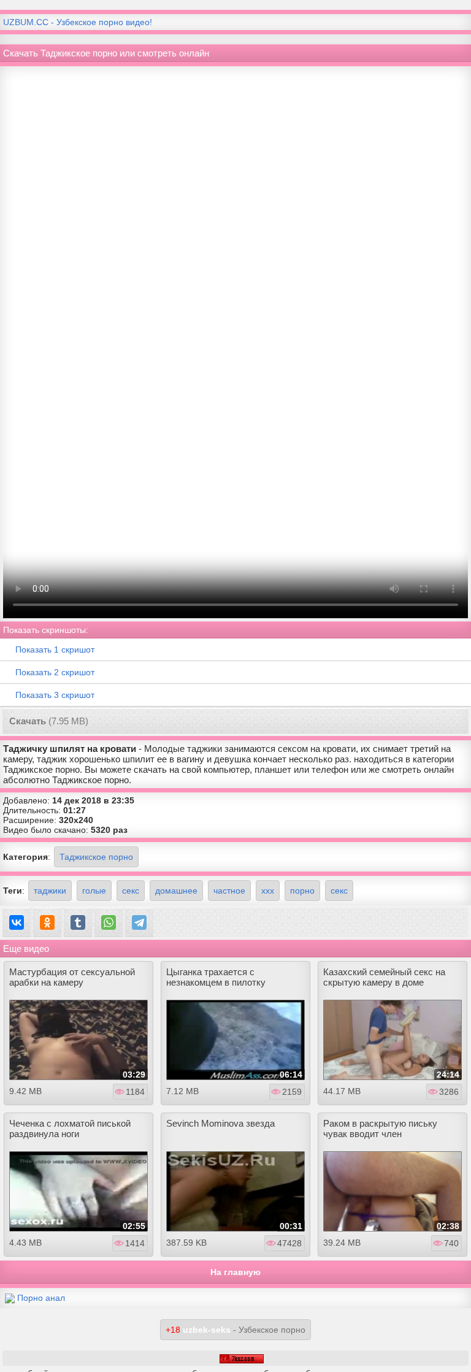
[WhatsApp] (108, 922)
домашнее (176, 890)
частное (229, 890)
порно (302, 890)
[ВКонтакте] (16, 922)
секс (130, 890)
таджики (50, 890)
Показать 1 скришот (54, 649)
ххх (267, 890)
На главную (235, 1272)
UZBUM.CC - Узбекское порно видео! (77, 22)
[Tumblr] (78, 922)
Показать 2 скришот (54, 672)
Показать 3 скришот (54, 695)
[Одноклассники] (47, 922)
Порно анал (41, 1298)
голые (94, 890)
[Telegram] (139, 922)
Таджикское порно (96, 857)
